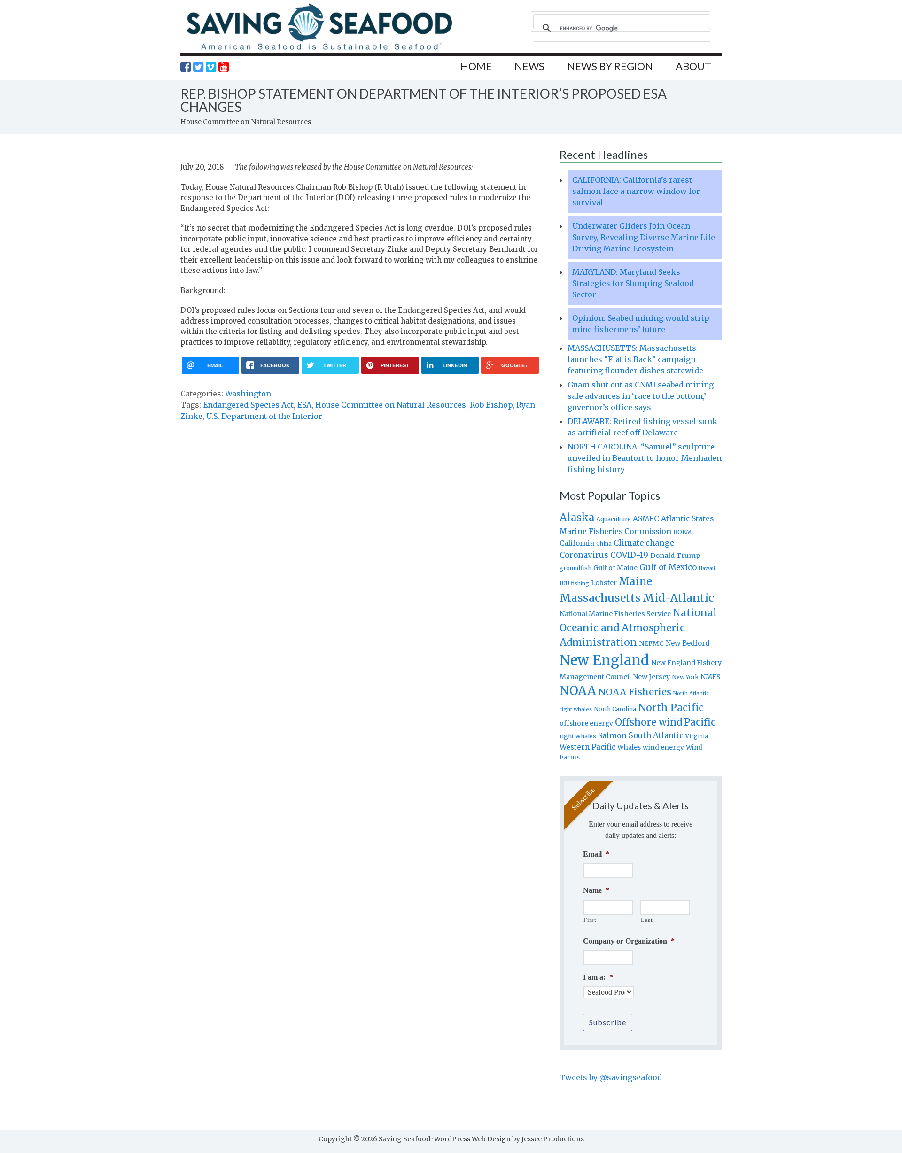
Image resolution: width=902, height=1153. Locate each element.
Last (647, 919)
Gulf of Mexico (668, 568)
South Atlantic (656, 735)
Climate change (644, 543)
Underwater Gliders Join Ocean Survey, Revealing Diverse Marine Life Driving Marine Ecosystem (643, 237)
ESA (304, 405)
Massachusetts (600, 597)
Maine (635, 581)
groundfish (575, 568)
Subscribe (607, 1022)
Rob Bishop (491, 405)
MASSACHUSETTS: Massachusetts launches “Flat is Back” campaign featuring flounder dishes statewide (635, 359)
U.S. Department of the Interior (264, 416)
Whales (629, 747)
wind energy (663, 747)
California (577, 543)
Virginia (696, 736)
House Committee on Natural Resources (390, 405)
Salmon (612, 735)
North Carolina (615, 708)
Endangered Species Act (248, 405)
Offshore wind (648, 722)
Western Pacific (587, 747)
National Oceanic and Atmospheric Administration (638, 627)
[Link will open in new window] (185, 67)
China (604, 544)
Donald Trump (675, 555)
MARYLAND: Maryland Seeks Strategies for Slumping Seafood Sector (633, 283)
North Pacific (671, 707)
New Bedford (687, 643)
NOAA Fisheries (634, 691)
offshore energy (586, 723)
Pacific (699, 722)
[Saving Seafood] (319, 49)
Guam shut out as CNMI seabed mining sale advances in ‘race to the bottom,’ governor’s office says (641, 396)
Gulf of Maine (615, 568)
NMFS (710, 677)
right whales (578, 736)
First (589, 919)
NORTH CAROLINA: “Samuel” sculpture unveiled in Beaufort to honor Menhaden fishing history (645, 458)
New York (685, 677)
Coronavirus (584, 555)
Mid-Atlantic (678, 597)
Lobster (604, 583)
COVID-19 (629, 555)
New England (604, 660)
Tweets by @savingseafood (611, 1077)
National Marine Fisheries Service (615, 614)
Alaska (577, 517)
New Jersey (651, 677)
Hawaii (707, 568)
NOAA (578, 690)
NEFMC (651, 643)
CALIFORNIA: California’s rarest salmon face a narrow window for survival (636, 191)
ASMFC (646, 518)
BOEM (682, 531)
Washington (248, 393)
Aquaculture (613, 519)
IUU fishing (574, 583)
